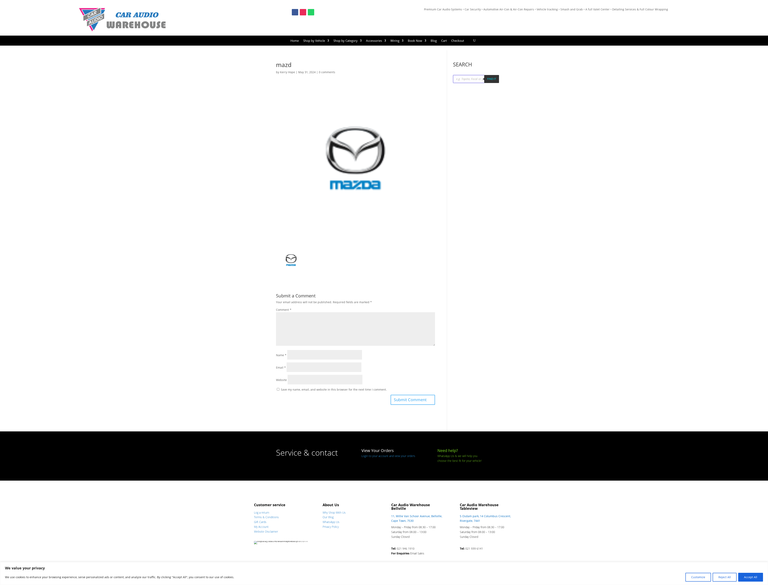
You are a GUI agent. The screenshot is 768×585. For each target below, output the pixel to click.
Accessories (374, 41)
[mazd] (291, 273)
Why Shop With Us (334, 512)
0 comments (327, 72)
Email (281, 367)
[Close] (763, 565)
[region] (384, 573)
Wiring (394, 41)
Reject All (724, 577)
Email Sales (417, 553)
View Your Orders (377, 450)
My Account (261, 527)
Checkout (457, 41)
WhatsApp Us (331, 522)
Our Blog (328, 517)
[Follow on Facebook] (295, 12)
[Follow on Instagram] (303, 12)
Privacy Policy (331, 527)
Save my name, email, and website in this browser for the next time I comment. (334, 389)
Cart (444, 41)
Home (294, 41)
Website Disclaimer (266, 531)
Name (281, 355)
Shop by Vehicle (314, 41)
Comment (283, 310)
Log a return (261, 512)
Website (281, 380)
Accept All (750, 577)
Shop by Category (345, 41)
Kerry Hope (287, 72)
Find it (491, 79)
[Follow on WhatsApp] (311, 12)
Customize (698, 577)
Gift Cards (260, 522)
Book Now (415, 41)
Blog (434, 41)
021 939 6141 (474, 548)
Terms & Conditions (266, 517)
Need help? (447, 450)
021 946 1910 (405, 548)
